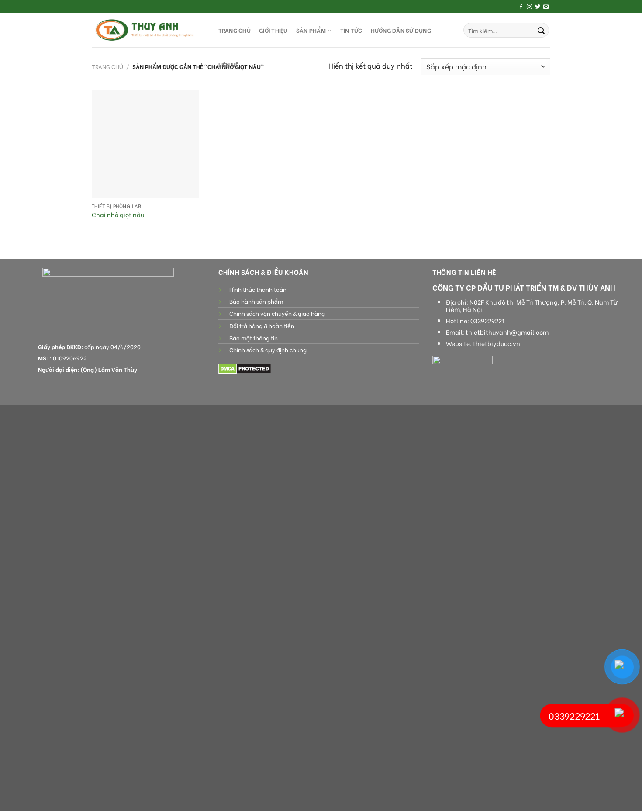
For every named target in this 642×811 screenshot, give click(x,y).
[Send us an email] (546, 7)
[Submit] (541, 30)
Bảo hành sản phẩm (256, 301)
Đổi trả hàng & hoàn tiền (261, 325)
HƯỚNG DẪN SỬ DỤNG (401, 30)
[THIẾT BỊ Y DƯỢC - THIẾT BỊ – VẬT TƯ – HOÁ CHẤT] (146, 30)
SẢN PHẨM (311, 30)
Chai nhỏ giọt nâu (118, 215)
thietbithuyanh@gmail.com (507, 332)
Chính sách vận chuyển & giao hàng (277, 313)
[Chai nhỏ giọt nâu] (146, 144)
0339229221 (487, 320)
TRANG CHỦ (234, 30)
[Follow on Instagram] (529, 7)
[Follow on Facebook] (521, 7)
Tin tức (351, 30)
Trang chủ (107, 66)
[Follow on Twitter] (537, 7)
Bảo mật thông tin (253, 338)
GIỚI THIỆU (273, 30)
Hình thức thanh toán (257, 289)
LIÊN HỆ (228, 65)
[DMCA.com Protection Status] (244, 367)
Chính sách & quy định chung (268, 350)
